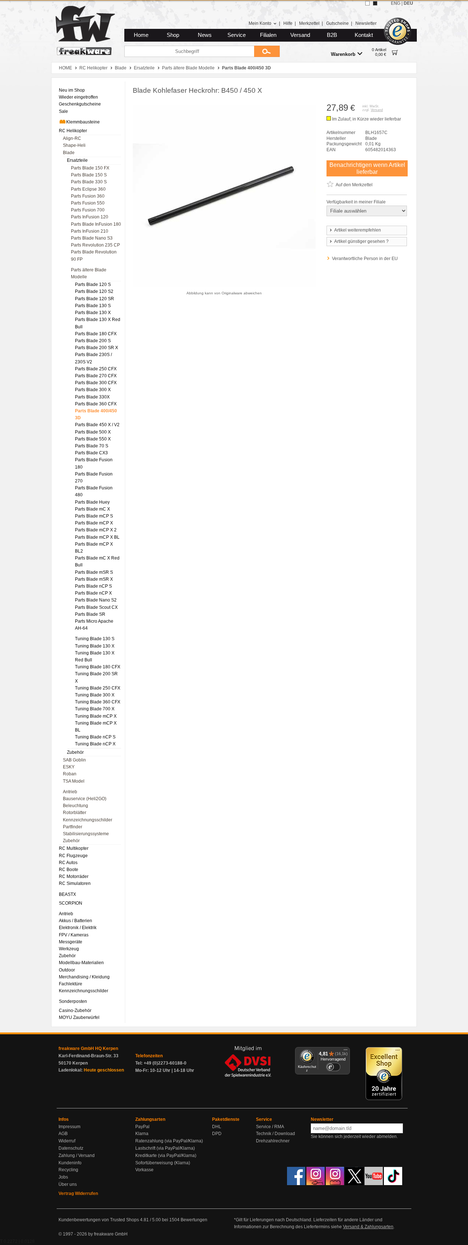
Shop (173, 35)
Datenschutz (70, 1148)
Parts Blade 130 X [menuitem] (93, 312)
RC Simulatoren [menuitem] (75, 883)
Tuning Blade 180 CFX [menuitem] (97, 666)
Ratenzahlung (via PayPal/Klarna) (169, 1140)
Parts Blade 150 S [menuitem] (89, 174)
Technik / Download (275, 1133)
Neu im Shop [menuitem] (72, 90)
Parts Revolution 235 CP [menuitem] (95, 245)
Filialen (268, 35)
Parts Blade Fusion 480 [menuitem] (94, 491)
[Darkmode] (375, 3)
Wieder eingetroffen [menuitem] (78, 97)
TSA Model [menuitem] (73, 781)
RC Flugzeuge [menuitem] (73, 855)
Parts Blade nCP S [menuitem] (93, 586)
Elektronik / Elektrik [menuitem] (78, 927)
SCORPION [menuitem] (70, 903)
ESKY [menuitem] (69, 766)
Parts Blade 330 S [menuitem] (89, 181)
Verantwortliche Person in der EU (365, 258)
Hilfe (287, 23)
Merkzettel (309, 23)
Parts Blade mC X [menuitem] (92, 509)
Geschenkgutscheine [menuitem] (80, 104)
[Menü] (345, 1051)
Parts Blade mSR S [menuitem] (94, 572)
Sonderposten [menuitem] (73, 1001)
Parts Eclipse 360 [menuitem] (88, 189)
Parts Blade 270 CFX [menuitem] (96, 375)
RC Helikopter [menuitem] (73, 130)
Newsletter (366, 23)
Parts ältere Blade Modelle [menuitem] (88, 273)
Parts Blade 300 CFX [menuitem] (96, 382)
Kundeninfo (70, 1162)
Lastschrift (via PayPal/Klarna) (165, 1148)
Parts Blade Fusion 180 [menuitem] (94, 463)
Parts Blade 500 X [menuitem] (93, 432)
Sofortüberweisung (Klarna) (162, 1162)
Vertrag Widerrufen (78, 1193)
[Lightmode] (367, 3)
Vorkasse (144, 1169)
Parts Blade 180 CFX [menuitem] (96, 333)
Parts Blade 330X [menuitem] (92, 397)
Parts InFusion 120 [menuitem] (89, 216)
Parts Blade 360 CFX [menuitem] (96, 403)
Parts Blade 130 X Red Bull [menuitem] (97, 323)
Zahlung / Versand (76, 1155)
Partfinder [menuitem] (72, 826)
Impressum (69, 1126)
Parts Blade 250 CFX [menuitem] (96, 368)
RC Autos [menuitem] (68, 862)
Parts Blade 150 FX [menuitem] (90, 168)
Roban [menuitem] (69, 773)
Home (141, 35)
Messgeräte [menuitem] (70, 941)
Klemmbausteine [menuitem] (83, 122)
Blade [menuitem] (69, 152)
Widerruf (66, 1140)
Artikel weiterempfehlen (357, 230)
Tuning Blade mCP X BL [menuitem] (96, 727)
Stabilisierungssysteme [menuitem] (86, 833)
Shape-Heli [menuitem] (74, 145)
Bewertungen (194, 1219)
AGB (63, 1133)
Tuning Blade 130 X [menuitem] (94, 646)
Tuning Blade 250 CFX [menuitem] (97, 688)
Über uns (67, 1184)
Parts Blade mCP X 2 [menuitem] (96, 529)
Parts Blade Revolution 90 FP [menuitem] (94, 255)
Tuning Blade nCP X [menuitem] (95, 743)
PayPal (142, 1126)
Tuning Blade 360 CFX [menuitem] (97, 701)
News (205, 35)
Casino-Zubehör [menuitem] (75, 1010)
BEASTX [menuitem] (67, 894)
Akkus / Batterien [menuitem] (75, 920)
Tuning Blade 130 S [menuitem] (94, 638)
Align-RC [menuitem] (72, 138)
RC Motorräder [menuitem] (73, 876)
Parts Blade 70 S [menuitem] (91, 445)
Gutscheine (337, 23)
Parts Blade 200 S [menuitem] (93, 340)
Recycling (68, 1169)
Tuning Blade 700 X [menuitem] (94, 708)
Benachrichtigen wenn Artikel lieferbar (367, 168)
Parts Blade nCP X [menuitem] (93, 593)
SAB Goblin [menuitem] (74, 760)
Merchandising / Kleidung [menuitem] (84, 976)
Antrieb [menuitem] (70, 791)
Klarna (141, 1133)
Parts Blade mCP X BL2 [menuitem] (94, 548)
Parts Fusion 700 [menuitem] (88, 210)
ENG (395, 3)
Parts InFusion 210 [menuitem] (89, 231)
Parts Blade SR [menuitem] (90, 614)
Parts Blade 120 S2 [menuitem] (94, 291)
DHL (216, 1126)
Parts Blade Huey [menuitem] (92, 502)
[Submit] (267, 51)
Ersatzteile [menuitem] (77, 160)
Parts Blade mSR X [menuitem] (94, 579)
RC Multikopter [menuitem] (73, 848)
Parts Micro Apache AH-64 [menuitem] (94, 625)
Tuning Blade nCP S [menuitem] (95, 737)
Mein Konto (260, 23)
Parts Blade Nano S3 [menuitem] (92, 238)
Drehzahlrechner (273, 1140)
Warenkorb (343, 54)
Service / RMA (270, 1126)
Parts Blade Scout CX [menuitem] (96, 607)
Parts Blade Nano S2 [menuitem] (96, 600)
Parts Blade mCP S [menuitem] (94, 516)
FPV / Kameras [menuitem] (73, 934)
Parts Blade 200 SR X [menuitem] (96, 347)
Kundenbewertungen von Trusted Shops (98, 1219)
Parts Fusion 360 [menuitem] (88, 196)
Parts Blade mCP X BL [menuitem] (97, 537)
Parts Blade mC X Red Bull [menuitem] (97, 561)
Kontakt (364, 35)
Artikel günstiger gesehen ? (361, 241)
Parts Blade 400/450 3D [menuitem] (96, 414)
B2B (332, 35)
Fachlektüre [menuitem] (70, 983)
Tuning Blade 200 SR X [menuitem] (96, 677)
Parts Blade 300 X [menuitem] (93, 389)
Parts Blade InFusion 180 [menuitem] (96, 224)
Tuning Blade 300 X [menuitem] (94, 695)
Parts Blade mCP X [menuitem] (94, 523)
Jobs (63, 1177)
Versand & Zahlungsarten (368, 1226)
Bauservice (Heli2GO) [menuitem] (84, 798)
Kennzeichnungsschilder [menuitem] (87, 819)
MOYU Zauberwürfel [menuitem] (79, 1017)
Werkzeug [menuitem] (69, 948)
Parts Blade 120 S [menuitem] (93, 284)
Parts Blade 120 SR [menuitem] (94, 298)
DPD (217, 1133)
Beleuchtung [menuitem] (75, 805)
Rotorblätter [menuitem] (74, 812)
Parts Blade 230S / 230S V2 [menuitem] (93, 358)
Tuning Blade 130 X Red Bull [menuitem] (94, 656)
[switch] (333, 1067)
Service (236, 35)
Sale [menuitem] (63, 111)
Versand (300, 35)
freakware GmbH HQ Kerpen (88, 1048)
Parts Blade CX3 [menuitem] (91, 452)
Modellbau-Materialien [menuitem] (81, 962)
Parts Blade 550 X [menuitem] (93, 439)
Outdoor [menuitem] (67, 970)
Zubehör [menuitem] (75, 752)
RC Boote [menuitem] (68, 869)
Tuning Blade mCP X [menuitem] (96, 716)
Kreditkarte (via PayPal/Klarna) (165, 1155)
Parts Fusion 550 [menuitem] (88, 203)
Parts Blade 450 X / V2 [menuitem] (97, 424)
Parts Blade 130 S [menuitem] (93, 305)
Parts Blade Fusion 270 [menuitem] (94, 477)
